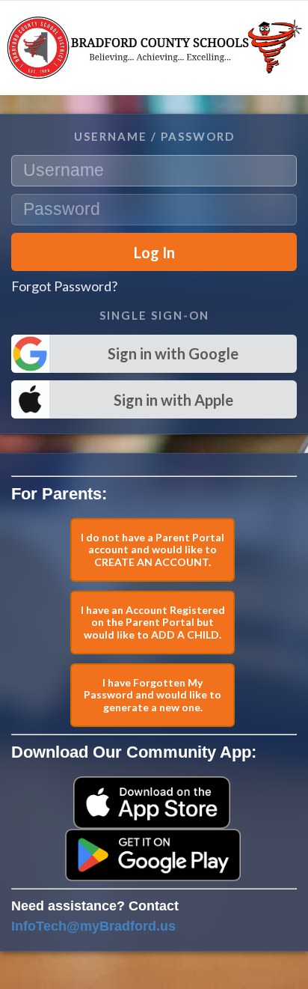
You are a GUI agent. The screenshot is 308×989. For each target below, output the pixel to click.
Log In (154, 252)
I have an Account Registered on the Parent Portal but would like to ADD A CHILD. (153, 622)
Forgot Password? (64, 286)
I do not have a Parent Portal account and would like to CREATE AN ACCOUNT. (152, 550)
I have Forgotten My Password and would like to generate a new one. (152, 695)
